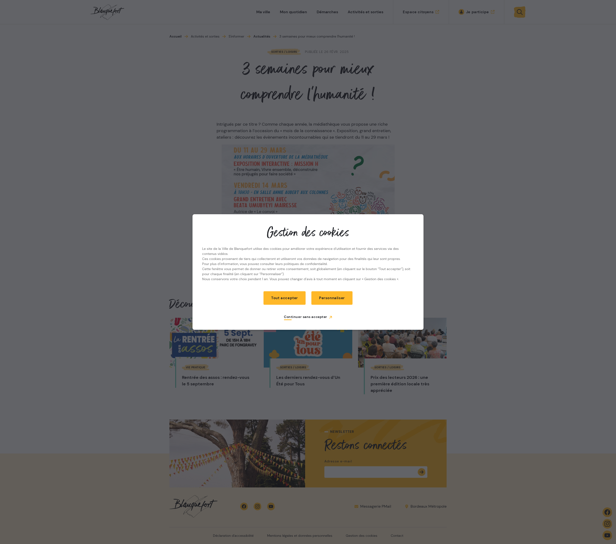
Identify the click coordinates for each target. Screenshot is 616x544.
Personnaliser (332, 298)
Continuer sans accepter (305, 317)
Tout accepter (284, 298)
